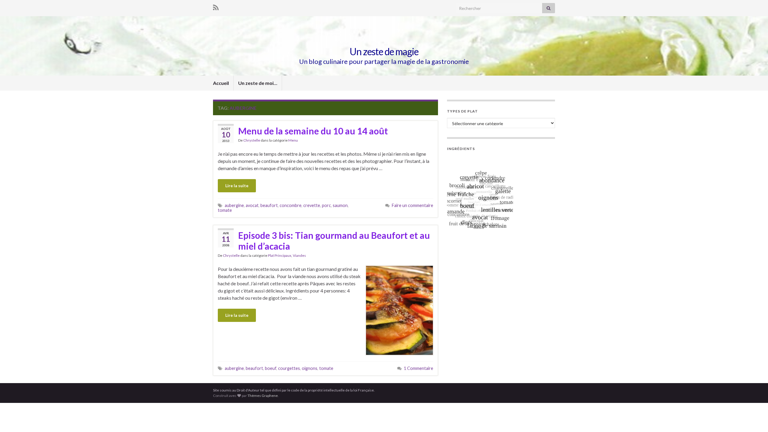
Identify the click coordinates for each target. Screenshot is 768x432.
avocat (252, 205)
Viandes (299, 255)
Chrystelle (251, 140)
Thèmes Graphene (263, 395)
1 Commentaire (418, 368)
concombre (291, 205)
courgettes (289, 368)
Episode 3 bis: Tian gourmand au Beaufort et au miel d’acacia (334, 240)
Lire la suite (236, 185)
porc (326, 205)
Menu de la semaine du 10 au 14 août (313, 130)
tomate (225, 210)
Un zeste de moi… (257, 83)
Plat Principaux (279, 255)
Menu (293, 140)
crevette (311, 205)
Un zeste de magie (384, 51)
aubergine (234, 205)
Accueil (221, 83)
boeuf (270, 368)
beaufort (269, 205)
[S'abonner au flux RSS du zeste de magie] (216, 6)
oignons (309, 368)
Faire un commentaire (412, 205)
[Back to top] (754, 418)
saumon (340, 205)
